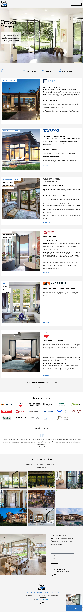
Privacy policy (41, 607)
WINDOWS (49, 4)
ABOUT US (65, 4)
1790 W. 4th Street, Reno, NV (43, 599)
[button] (79, 431)
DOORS (57, 4)
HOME (43, 4)
